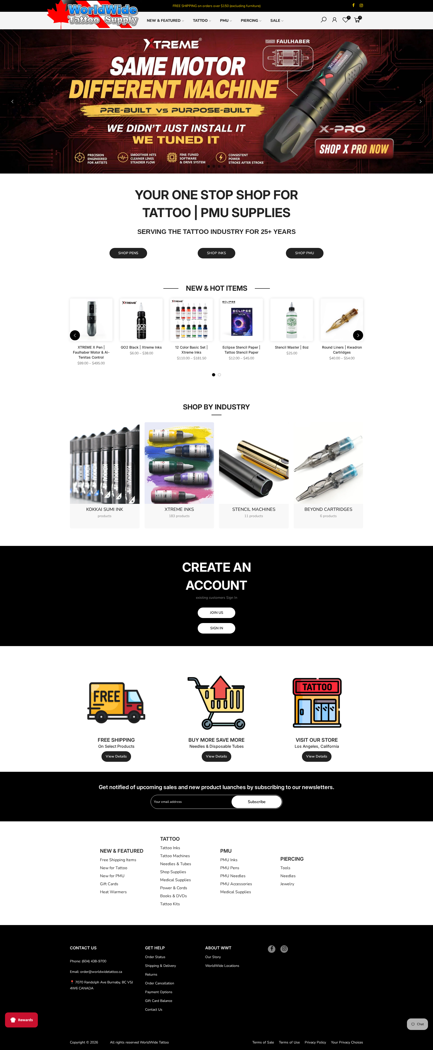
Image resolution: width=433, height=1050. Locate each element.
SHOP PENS (128, 253)
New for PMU (112, 876)
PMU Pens (229, 868)
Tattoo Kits (170, 904)
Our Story (213, 957)
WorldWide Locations (222, 965)
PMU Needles (233, 876)
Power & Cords (173, 888)
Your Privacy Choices (347, 1042)
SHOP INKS (216, 253)
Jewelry (287, 884)
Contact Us (153, 1009)
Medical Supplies (175, 880)
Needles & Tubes (175, 864)
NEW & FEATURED (164, 20)
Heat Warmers (113, 892)
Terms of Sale (263, 1042)
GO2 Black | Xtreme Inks (141, 347)
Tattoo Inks (170, 848)
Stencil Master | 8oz (292, 347)
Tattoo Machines (175, 856)
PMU (224, 20)
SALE (275, 20)
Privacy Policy (315, 1042)
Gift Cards (109, 884)
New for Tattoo (113, 868)
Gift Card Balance (158, 1000)
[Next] (420, 101)
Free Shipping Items (118, 860)
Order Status (155, 957)
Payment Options (158, 992)
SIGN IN (216, 628)
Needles (288, 876)
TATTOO (200, 20)
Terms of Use (289, 1042)
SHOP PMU (304, 253)
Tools (285, 868)
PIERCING (249, 20)
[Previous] (13, 101)
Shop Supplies (173, 872)
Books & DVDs (173, 896)
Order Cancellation (159, 983)
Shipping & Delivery (160, 965)
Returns (151, 974)
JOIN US (216, 612)
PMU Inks (229, 860)
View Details (116, 756)
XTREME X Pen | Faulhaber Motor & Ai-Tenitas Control (91, 352)
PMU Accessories (236, 884)
